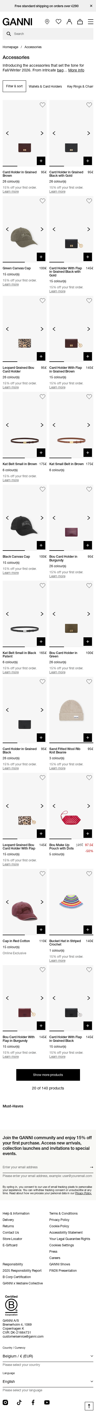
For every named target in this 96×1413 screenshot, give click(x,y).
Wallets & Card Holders (45, 86)
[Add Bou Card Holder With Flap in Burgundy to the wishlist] (42, 970)
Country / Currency (14, 1347)
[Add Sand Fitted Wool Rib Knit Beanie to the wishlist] (89, 682)
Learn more (11, 191)
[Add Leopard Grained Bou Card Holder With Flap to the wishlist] (42, 778)
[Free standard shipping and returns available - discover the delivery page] (48, 6)
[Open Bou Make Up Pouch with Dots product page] (71, 806)
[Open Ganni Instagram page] (5, 1402)
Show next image (42, 133)
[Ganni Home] (17, 21)
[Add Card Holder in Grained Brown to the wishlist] (42, 105)
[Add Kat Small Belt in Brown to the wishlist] (89, 397)
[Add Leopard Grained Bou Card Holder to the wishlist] (42, 301)
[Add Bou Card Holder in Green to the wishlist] (89, 585)
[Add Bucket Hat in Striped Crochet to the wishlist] (89, 874)
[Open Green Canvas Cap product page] (25, 229)
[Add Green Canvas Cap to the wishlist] (42, 201)
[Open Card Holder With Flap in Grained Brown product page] (71, 329)
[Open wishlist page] (58, 22)
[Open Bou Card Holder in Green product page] (71, 614)
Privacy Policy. (83, 1193)
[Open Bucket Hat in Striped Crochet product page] (71, 902)
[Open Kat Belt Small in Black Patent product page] (25, 614)
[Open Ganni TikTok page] (19, 1402)
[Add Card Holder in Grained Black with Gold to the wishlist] (89, 105)
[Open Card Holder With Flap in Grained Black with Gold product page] (71, 229)
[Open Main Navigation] (91, 22)
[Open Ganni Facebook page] (33, 1402)
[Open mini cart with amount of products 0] (80, 22)
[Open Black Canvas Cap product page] (25, 518)
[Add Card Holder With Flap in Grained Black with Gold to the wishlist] (89, 201)
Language (9, 1373)
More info (76, 70)
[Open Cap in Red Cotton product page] (25, 902)
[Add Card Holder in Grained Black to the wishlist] (42, 682)
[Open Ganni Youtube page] (47, 1402)
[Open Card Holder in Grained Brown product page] (25, 133)
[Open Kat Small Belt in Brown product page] (71, 425)
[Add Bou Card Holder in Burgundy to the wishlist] (89, 489)
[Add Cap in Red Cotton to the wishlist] (42, 874)
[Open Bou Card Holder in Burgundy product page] (71, 518)
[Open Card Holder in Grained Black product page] (25, 710)
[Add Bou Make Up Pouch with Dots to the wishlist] (89, 778)
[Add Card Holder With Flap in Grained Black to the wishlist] (89, 970)
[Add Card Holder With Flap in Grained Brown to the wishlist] (89, 301)
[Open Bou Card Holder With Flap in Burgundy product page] (25, 998)
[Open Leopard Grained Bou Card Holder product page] (25, 329)
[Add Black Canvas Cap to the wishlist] (42, 489)
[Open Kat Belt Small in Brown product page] (25, 425)
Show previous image (7, 133)
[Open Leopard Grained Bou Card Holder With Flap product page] (25, 806)
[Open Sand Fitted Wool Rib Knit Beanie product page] (71, 710)
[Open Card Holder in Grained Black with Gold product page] (71, 133)
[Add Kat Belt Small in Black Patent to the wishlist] (42, 585)
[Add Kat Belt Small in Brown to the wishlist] (42, 397)
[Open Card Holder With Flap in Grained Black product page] (71, 998)
